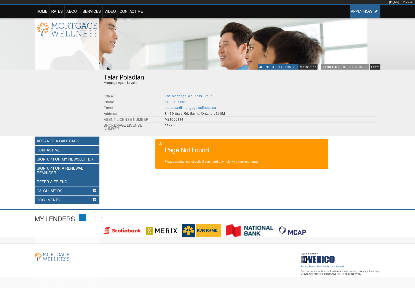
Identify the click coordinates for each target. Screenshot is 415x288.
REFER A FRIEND (52, 181)
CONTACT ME (131, 11)
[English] (393, 2)
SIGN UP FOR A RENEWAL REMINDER (60, 170)
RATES (57, 11)
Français (408, 2)
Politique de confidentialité (330, 266)
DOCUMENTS (48, 199)
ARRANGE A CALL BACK (58, 140)
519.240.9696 (175, 101)
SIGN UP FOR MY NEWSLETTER (65, 159)
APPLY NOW (361, 11)
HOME (42, 11)
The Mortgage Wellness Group (188, 95)
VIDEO (110, 11)
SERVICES (92, 11)
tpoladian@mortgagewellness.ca (190, 107)
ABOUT (72, 11)
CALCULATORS (49, 190)
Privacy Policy (308, 266)
